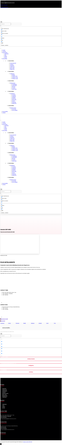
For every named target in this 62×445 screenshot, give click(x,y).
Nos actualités (5, 111)
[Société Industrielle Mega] (6, 16)
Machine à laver (13, 107)
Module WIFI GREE (5, 363)
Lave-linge (14, 109)
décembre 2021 (5, 376)
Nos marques (4, 52)
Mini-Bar (13, 86)
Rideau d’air (12, 69)
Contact (4, 112)
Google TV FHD (15, 77)
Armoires (14, 94)
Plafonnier (14, 102)
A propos (4, 51)
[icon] (0, 319)
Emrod (5, 57)
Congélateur (14, 84)
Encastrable (14, 85)
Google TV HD (14, 76)
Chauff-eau (12, 66)
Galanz (5, 56)
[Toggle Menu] (0, 48)
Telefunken (6, 53)
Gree (5, 55)
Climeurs (11, 64)
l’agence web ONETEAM (27, 441)
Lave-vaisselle (14, 110)
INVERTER (14, 98)
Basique (13, 74)
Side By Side (14, 89)
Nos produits (4, 58)
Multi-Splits (14, 99)
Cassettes (14, 96)
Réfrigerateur (12, 83)
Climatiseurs (12, 93)
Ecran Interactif (13, 63)
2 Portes (13, 87)
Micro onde (12, 68)
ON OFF (13, 100)
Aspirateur (12, 65)
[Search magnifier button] (1, 22)
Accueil (3, 50)
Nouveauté (3, 321)
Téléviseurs (12, 73)
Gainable (13, 97)
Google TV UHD (15, 78)
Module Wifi (14, 103)
